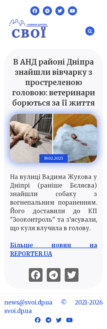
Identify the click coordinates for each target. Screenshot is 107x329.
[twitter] (71, 275)
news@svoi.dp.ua (28, 302)
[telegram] (53, 275)
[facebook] (36, 275)
